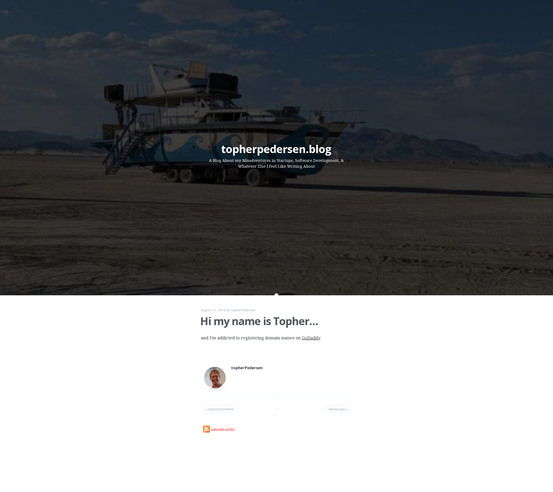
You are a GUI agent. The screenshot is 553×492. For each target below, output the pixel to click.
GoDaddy (311, 338)
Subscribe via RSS (223, 429)
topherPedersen (243, 310)
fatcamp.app (338, 409)
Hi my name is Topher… (259, 321)
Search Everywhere (219, 409)
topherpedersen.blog (276, 149)
